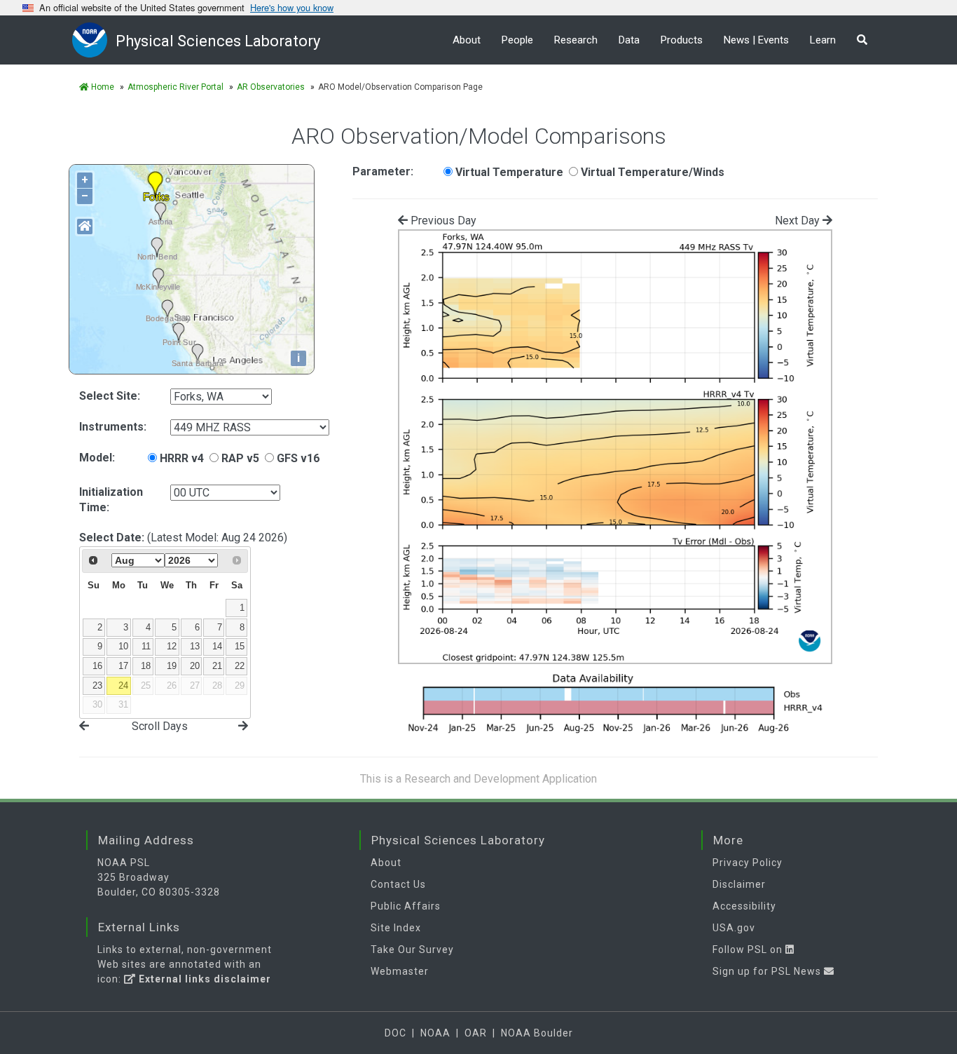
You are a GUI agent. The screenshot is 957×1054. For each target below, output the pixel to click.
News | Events (756, 40)
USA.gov (733, 927)
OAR (475, 1033)
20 (195, 666)
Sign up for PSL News (768, 971)
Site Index (396, 927)
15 (240, 646)
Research (576, 40)
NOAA (435, 1033)
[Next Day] (243, 725)
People (517, 40)
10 (123, 646)
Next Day (798, 220)
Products (682, 40)
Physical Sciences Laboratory (218, 41)
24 (123, 685)
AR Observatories (271, 87)
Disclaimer (739, 884)
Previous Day (442, 220)
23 (97, 685)
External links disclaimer (203, 979)
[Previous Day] (84, 725)
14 (217, 646)
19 (172, 666)
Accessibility (744, 906)
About (467, 40)
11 (146, 646)
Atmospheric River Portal (175, 87)
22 (240, 666)
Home (101, 87)
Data (629, 40)
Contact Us (398, 884)
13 (195, 646)
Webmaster (400, 971)
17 (123, 666)
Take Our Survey (412, 949)
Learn (823, 40)
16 (97, 666)
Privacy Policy (747, 862)
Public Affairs (406, 906)
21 (217, 666)
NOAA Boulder (537, 1033)
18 (146, 666)
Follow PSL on (748, 949)
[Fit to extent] (84, 226)
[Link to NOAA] (94, 39)
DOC (395, 1033)
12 (172, 646)
